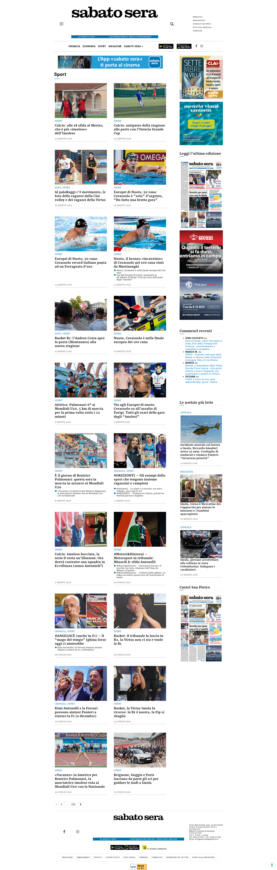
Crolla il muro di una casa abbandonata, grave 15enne (201, 380)
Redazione (197, 17)
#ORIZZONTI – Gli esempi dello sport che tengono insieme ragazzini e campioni (139, 479)
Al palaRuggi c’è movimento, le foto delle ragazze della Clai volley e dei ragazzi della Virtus (80, 196)
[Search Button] (167, 22)
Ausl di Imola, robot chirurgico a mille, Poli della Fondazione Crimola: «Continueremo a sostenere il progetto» (203, 344)
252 (73, 804)
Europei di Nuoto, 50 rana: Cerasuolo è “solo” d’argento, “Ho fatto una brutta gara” (138, 196)
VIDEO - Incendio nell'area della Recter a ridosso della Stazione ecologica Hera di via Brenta (203, 357)
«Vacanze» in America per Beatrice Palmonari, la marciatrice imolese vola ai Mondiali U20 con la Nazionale (80, 781)
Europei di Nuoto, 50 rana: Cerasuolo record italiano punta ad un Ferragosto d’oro (80, 263)
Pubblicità (197, 31)
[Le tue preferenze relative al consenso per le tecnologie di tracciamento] (272, 865)
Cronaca (74, 46)
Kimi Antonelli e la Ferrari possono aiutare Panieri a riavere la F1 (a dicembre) (76, 712)
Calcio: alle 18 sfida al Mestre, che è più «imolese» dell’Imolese (79, 129)
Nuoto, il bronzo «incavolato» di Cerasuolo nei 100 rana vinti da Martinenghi (139, 263)
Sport (102, 46)
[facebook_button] (196, 46)
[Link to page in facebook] (64, 831)
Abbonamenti (199, 20)
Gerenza (144, 857)
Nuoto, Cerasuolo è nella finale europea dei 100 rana (139, 340)
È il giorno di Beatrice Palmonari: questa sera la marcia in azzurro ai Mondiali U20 (79, 481)
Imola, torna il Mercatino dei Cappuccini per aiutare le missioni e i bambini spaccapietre (200, 509)
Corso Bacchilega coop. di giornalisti (206, 825)
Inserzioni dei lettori (202, 24)
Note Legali (130, 857)
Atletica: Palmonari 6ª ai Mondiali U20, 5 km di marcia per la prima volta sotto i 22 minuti (79, 410)
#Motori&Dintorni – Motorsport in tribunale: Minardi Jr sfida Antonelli (135, 558)
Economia (89, 46)
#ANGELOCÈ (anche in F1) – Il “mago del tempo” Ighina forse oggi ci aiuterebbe (80, 640)
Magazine (115, 46)
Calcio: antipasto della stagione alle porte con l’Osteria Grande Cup (139, 129)
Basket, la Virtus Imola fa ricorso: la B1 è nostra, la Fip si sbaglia (139, 712)
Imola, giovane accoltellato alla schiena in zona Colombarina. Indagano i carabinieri (199, 564)
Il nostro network (157, 848)
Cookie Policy (113, 857)
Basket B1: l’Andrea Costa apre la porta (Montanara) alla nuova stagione (80, 342)
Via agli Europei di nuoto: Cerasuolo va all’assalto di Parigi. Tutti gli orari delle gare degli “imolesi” (139, 410)
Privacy (98, 857)
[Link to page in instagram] (78, 831)
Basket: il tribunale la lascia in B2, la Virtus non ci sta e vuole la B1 (138, 640)
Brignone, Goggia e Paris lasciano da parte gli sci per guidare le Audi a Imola (136, 779)
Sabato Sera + (133, 46)
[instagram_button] (201, 46)
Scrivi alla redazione (202, 27)
